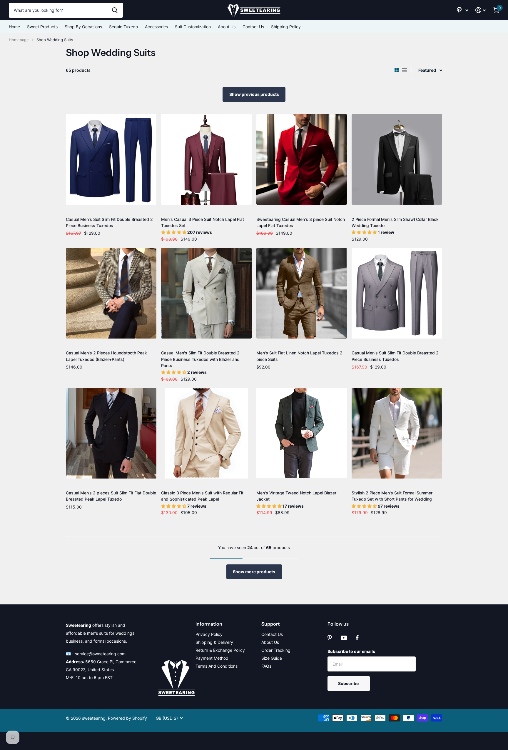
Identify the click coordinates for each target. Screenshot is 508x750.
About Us (226, 26)
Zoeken (115, 10)
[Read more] (462, 10)
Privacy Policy (209, 634)
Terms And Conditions (216, 666)
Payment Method (211, 658)
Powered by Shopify (127, 718)
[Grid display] (397, 70)
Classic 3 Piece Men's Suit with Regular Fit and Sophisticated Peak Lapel (202, 495)
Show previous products (254, 94)
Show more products (254, 571)
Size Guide (271, 658)
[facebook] (357, 637)
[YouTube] (344, 638)
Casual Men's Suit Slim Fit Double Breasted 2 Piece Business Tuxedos (109, 222)
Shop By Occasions (83, 26)
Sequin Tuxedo (123, 26)
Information (208, 624)
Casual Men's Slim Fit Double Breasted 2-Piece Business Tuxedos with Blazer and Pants (201, 359)
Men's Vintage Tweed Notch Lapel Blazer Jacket (296, 495)
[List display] (404, 70)
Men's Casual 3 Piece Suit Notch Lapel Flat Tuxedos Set (202, 222)
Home (14, 26)
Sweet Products (42, 26)
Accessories (156, 26)
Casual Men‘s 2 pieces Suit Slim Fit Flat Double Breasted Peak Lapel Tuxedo (111, 495)
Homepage (19, 39)
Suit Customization (193, 26)
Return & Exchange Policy (220, 650)
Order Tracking (275, 650)
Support (270, 624)
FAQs (266, 666)
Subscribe (349, 683)
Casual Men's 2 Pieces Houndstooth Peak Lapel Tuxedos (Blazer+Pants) (106, 355)
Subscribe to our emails (351, 651)
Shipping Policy (286, 26)
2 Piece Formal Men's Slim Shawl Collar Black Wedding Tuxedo (395, 222)
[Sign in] (480, 10)
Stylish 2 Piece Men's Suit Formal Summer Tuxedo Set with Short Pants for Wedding (392, 495)
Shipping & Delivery (214, 642)
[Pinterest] (329, 637)
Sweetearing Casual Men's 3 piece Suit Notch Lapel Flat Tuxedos (300, 222)
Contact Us (253, 26)
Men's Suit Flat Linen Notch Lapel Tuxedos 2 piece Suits (299, 355)
